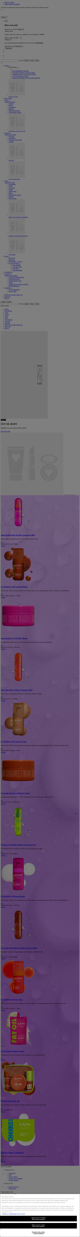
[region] (40, 1215)
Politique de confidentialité (9, 1214)
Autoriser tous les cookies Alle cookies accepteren (38, 1218)
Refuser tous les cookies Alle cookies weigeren (38, 1225)
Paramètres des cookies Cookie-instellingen (38, 1232)
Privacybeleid (21, 1214)
